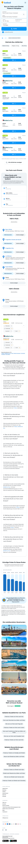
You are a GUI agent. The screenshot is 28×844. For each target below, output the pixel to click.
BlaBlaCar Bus (6, 338)
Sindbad (3, 354)
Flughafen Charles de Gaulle (13, 239)
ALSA (12, 353)
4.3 (11, 342)
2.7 (19, 331)
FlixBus (4, 321)
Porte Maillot (9, 266)
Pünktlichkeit (7, 328)
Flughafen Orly (9, 248)
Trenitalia (23, 353)
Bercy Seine (8, 229)
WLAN (16, 331)
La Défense (8, 256)
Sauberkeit (7, 331)
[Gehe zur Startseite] (6, 2)
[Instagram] (3, 830)
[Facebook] (6, 830)
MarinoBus (7, 354)
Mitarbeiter (7, 342)
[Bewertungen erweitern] (23, 325)
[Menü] (25, 2)
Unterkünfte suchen (8, 32)
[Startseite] (2, 38)
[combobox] (14, 12)
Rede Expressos (17, 353)
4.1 (11, 331)
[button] (24, 14)
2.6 (19, 347)
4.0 (11, 328)
